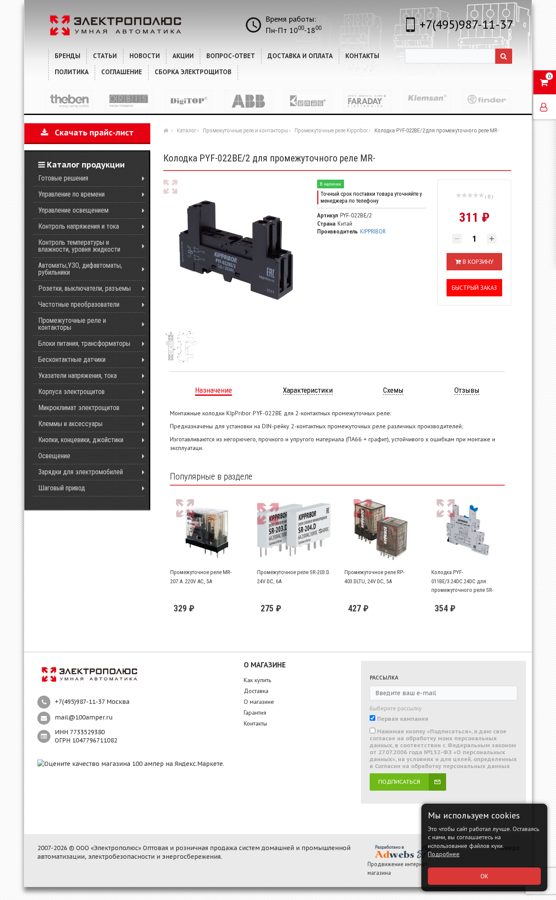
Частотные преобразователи (78, 304)
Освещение (54, 456)
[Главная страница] (166, 130)
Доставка (256, 691)
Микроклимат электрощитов (78, 408)
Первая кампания (402, 719)
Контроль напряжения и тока (78, 226)
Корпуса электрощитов (71, 392)
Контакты (255, 723)
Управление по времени (71, 194)
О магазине (259, 702)
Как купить (257, 680)
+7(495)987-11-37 (466, 24)
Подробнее (444, 854)
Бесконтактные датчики (72, 359)
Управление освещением (73, 210)
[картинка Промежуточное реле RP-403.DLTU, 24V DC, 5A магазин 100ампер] (380, 530)
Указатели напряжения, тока (77, 375)
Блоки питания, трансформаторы (84, 343)
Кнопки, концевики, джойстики (80, 440)
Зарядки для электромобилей (80, 472)
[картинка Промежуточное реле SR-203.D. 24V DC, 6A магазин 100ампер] (293, 530)
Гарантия (255, 712)
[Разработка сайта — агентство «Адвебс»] (402, 851)
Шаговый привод (61, 488)
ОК (484, 876)
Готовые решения (63, 178)
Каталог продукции (85, 165)
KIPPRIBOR (373, 231)
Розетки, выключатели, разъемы (84, 288)
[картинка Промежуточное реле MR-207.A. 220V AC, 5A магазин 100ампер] (206, 530)
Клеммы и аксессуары (70, 424)
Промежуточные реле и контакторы (72, 324)
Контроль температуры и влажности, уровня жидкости (79, 245)
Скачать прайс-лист (91, 133)
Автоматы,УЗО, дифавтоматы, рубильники (80, 268)
